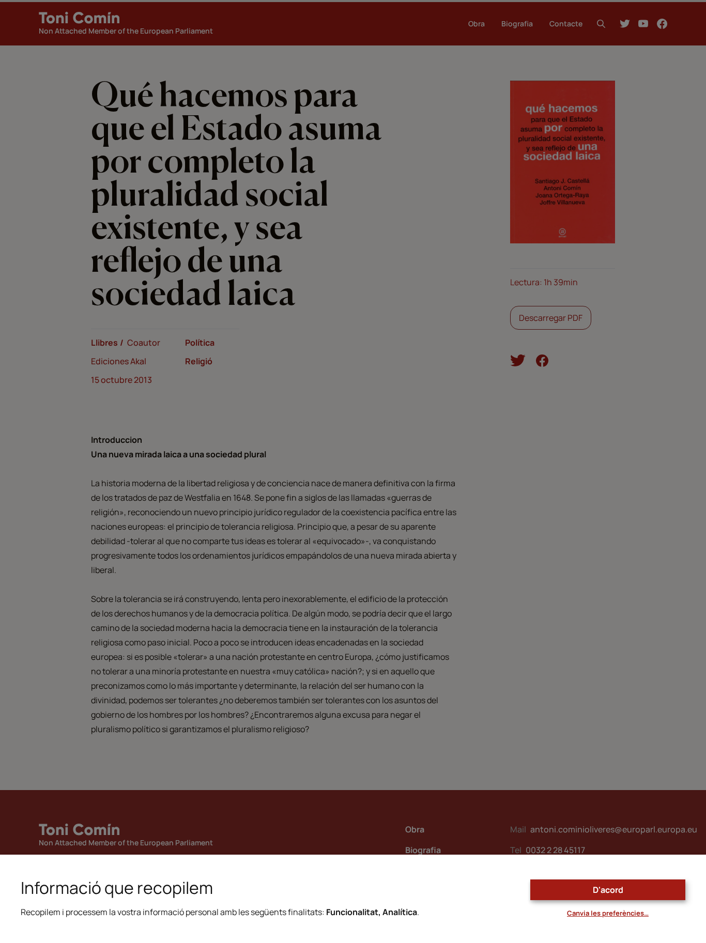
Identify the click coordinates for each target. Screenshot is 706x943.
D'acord (608, 889)
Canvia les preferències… (608, 913)
